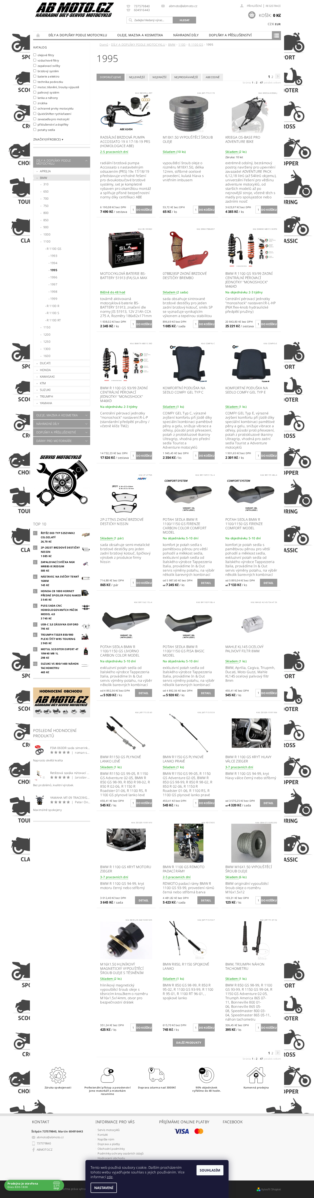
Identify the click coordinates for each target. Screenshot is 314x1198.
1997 (53, 284)
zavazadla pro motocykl (53, 119)
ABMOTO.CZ (44, 1149)
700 (46, 198)
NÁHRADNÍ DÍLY (185, 35)
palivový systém (48, 92)
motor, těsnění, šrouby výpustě (58, 87)
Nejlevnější (137, 77)
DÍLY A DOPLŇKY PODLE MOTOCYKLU (77, 35)
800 (46, 213)
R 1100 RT (54, 320)
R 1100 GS (54, 249)
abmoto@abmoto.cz (50, 1137)
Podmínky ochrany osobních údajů (121, 1153)
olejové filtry (46, 55)
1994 (53, 263)
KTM (43, 383)
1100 (46, 241)
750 (46, 206)
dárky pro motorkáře (54, 441)
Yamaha (46, 403)
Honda (45, 370)
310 (46, 184)
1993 (53, 256)
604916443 (142, 10)
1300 (46, 349)
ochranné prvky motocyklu (55, 108)
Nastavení (103, 1187)
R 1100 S (53, 313)
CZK (271, 24)
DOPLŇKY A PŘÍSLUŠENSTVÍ (230, 35)
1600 (46, 356)
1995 (53, 270)
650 (46, 191)
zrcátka (42, 103)
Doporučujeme (110, 77)
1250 (46, 341)
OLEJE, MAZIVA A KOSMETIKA (140, 35)
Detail (206, 583)
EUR (278, 24)
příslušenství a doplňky (53, 124)
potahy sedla (46, 129)
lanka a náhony (48, 97)
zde (110, 1177)
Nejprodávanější (186, 77)
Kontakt (103, 1135)
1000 (46, 234)
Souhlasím (210, 1170)
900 (46, 227)
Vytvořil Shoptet (271, 1189)
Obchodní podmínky (111, 1149)
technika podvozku (50, 81)
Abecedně (213, 77)
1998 (53, 292)
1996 (53, 277)
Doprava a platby (109, 1144)
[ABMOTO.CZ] (74, 9)
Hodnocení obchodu (111, 1158)
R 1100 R (53, 306)
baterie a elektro (48, 76)
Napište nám (106, 1139)
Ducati (45, 363)
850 (46, 220)
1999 (53, 299)
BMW (43, 178)
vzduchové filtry (48, 60)
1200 (46, 334)
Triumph (46, 396)
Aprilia (45, 171)
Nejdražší (159, 77)
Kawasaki (47, 376)
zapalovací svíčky (49, 65)
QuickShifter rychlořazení (54, 113)
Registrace (273, 6)
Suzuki (45, 390)
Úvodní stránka (38, 35)
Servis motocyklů (109, 1130)
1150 (46, 327)
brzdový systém (48, 71)
